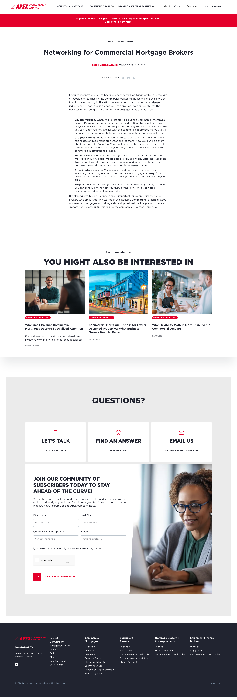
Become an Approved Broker (100, 670)
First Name (40, 515)
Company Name (49, 532)
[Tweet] (123, 78)
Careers (54, 650)
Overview (90, 647)
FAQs (52, 653)
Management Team (60, 646)
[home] (28, 7)
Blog (52, 657)
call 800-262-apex (214, 6)
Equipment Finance (126, 640)
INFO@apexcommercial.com (181, 450)
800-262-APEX (24, 647)
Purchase (89, 651)
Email (84, 532)
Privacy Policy (216, 683)
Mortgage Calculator (95, 662)
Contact (54, 638)
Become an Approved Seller (134, 658)
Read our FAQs (118, 450)
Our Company (57, 642)
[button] (167, 6)
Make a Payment (93, 674)
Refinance (90, 654)
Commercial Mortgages (91, 640)
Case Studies (56, 665)
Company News (58, 661)
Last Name (87, 515)
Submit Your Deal (94, 666)
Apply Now (126, 651)
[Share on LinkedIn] (128, 78)
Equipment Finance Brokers (202, 640)
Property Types (93, 658)
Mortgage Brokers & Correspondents (167, 640)
